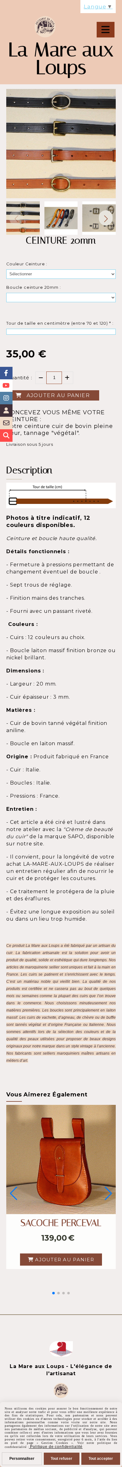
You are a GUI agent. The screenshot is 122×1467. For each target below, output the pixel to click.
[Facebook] (6, 373)
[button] (106, 218)
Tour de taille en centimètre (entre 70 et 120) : (60, 323)
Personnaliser (21, 1458)
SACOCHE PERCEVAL (61, 1222)
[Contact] (6, 423)
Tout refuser (61, 1458)
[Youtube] (6, 385)
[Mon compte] (6, 410)
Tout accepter (101, 1458)
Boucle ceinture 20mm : (33, 287)
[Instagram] (6, 398)
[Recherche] (6, 435)
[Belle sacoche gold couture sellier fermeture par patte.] (61, 1159)
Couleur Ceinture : (26, 264)
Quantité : (19, 378)
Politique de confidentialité (56, 1447)
